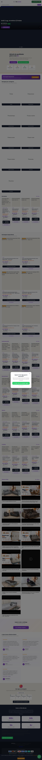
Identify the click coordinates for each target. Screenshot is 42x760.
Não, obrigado (21, 385)
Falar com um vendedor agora (21, 383)
